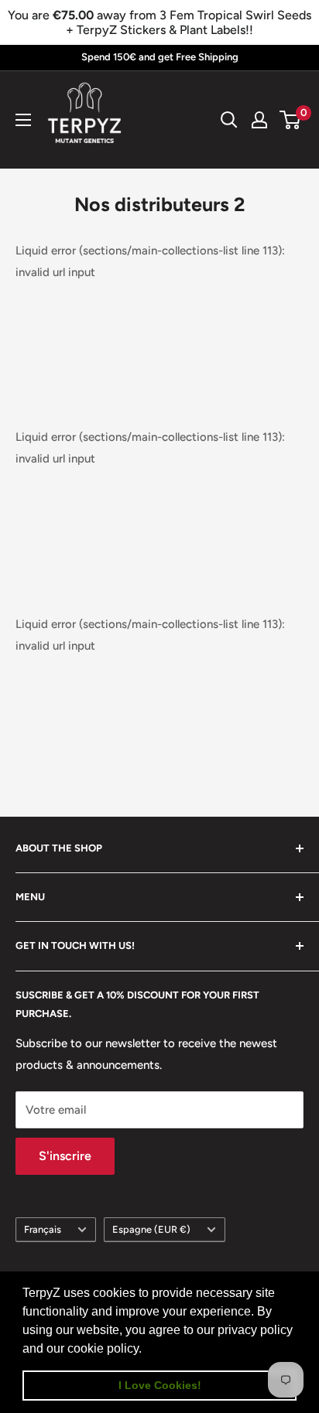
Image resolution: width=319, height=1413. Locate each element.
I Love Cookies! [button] (159, 1385)
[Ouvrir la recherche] (229, 119)
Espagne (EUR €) (151, 1229)
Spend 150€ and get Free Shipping (159, 57)
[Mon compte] (259, 119)
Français (42, 1229)
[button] (147, 1349)
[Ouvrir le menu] (23, 120)
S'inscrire (65, 1155)
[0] (290, 120)
